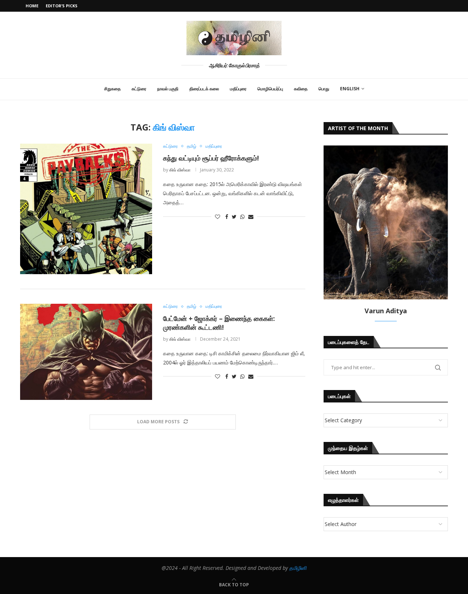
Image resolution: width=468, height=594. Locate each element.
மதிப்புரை (238, 89)
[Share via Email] (250, 216)
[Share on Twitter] (234, 216)
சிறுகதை (112, 89)
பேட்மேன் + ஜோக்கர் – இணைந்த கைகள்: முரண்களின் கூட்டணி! (219, 323)
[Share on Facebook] (226, 216)
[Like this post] (217, 216)
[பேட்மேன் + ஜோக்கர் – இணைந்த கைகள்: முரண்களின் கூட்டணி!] (86, 352)
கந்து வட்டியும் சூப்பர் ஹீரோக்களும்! (211, 158)
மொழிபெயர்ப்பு (270, 89)
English (349, 89)
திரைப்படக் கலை (204, 89)
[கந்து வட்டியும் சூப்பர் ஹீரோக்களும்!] (86, 209)
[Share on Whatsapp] (242, 216)
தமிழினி (297, 567)
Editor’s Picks (62, 5)
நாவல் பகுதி (167, 89)
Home (32, 5)
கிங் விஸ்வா (179, 170)
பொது (323, 89)
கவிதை (300, 89)
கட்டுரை (139, 89)
